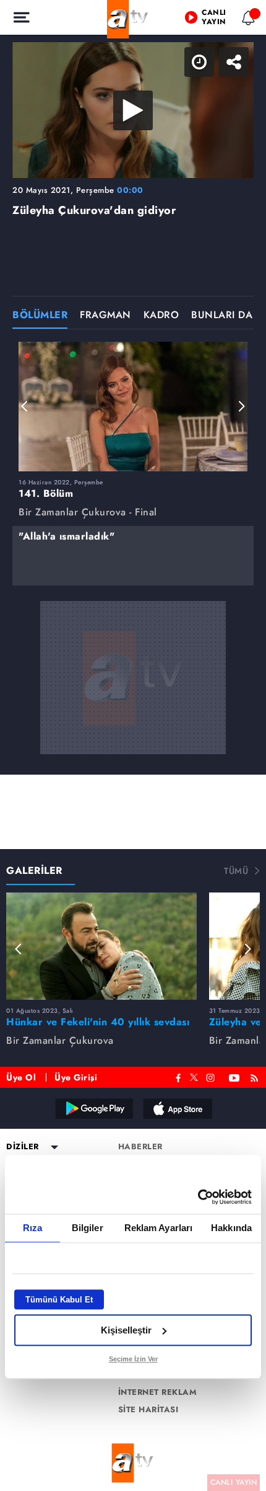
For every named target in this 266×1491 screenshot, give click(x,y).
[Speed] (211, 20)
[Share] (246, 20)
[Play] (133, 745)
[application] (133, 745)
